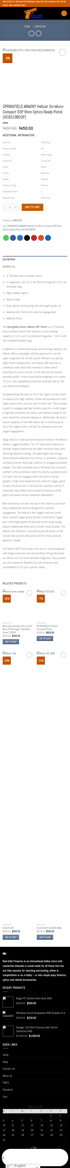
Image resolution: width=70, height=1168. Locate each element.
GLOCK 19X (8, 927)
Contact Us (9, 1069)
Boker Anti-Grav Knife (20, 1160)
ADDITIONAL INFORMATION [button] (18, 135)
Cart (5, 1097)
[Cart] (64, 13)
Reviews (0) (9, 266)
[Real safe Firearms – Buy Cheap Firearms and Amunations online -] (33, 13)
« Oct (34, 1147)
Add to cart (32, 207)
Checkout (8, 1090)
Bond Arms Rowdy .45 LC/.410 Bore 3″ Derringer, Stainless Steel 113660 (17, 629)
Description (9, 259)
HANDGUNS (40, 26)
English (19, 1165)
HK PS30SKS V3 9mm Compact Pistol (47, 628)
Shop (5, 1062)
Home (27, 26)
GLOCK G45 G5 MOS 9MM (49, 927)
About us (7, 1076)
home (5, 1055)
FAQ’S (6, 1082)
